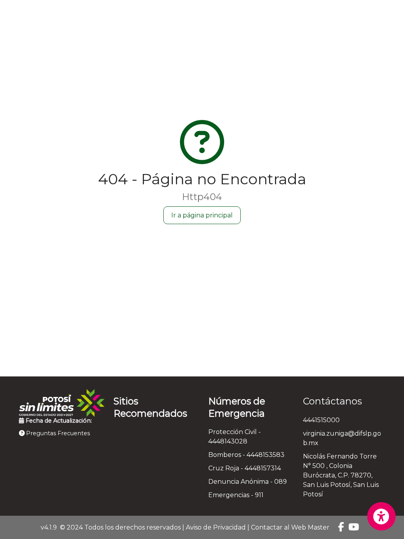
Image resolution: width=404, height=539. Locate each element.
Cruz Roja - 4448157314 (244, 468)
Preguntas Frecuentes (57, 433)
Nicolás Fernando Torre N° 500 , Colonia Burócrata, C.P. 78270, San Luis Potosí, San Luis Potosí (341, 475)
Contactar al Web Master (290, 527)
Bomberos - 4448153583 (246, 455)
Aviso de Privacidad (216, 527)
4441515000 (321, 420)
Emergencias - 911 (236, 495)
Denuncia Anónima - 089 (247, 481)
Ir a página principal (202, 215)
